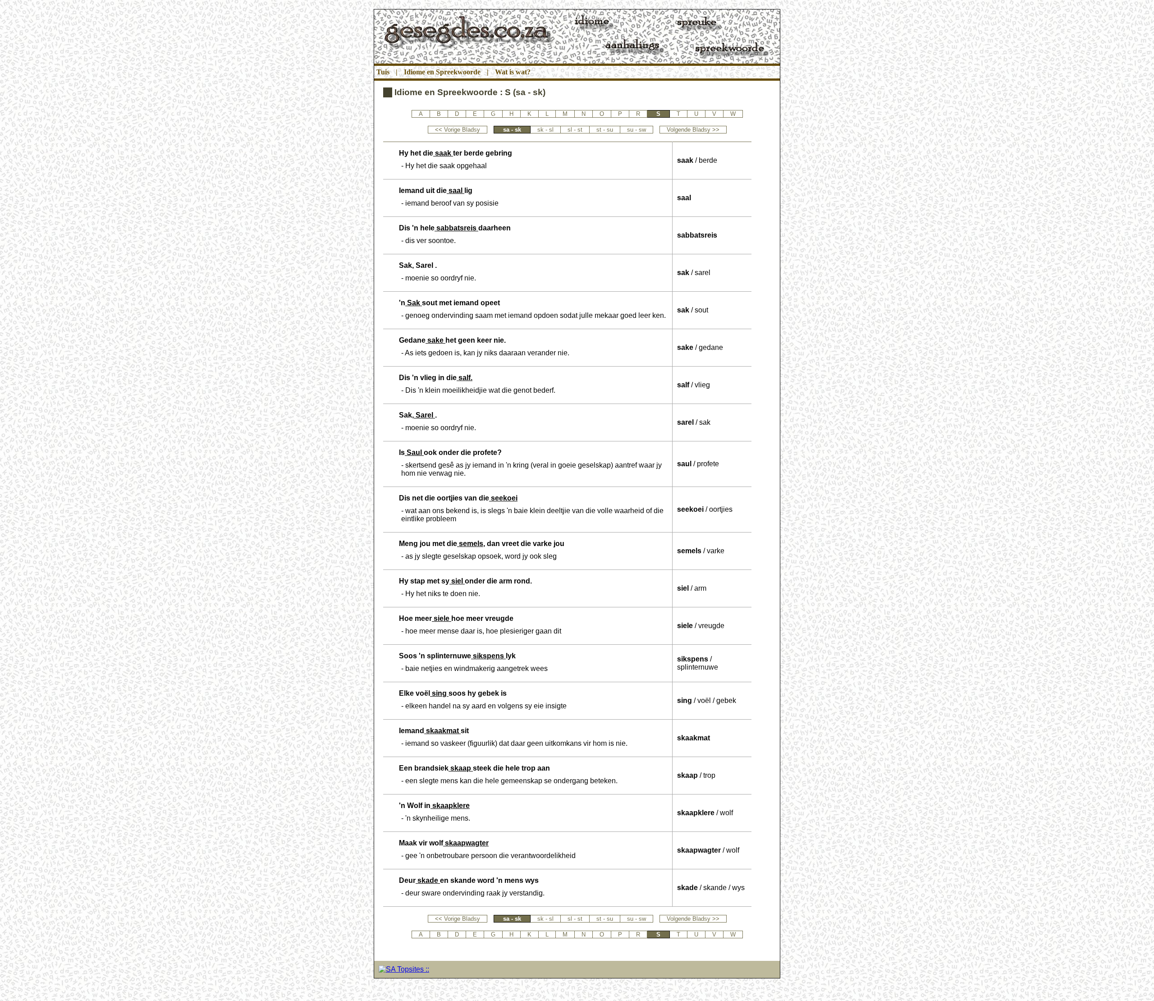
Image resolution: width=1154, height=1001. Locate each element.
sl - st (575, 129)
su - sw (636, 129)
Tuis (382, 72)
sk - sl (545, 129)
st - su (604, 129)
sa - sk (512, 129)
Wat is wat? (513, 72)
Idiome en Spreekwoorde (442, 72)
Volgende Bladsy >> (693, 129)
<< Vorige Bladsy (457, 129)
